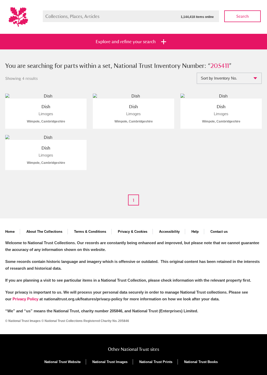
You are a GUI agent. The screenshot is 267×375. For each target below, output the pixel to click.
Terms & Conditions (90, 232)
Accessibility (169, 232)
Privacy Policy (25, 299)
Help (195, 232)
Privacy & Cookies (132, 232)
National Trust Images (110, 362)
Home (10, 232)
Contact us (219, 232)
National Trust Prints (155, 362)
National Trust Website (62, 362)
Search (242, 16)
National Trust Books (201, 362)
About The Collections (44, 232)
